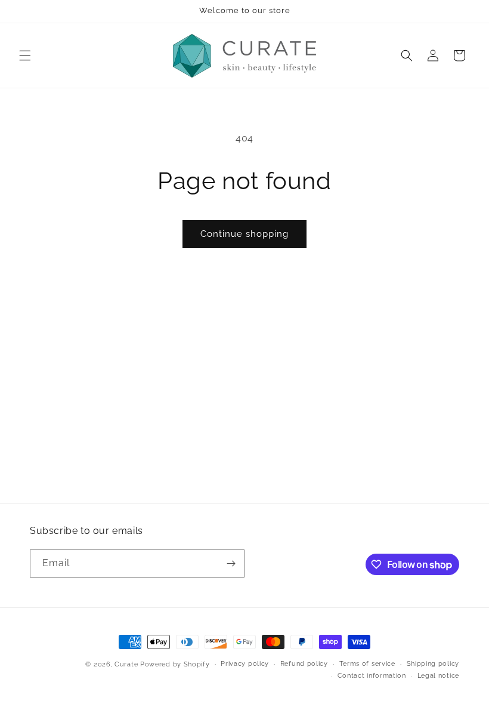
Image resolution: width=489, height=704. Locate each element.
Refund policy (304, 664)
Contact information (372, 676)
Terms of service (367, 664)
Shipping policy (433, 664)
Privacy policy (245, 664)
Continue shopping (244, 234)
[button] (25, 55)
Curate (126, 664)
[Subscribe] (231, 563)
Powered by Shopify (175, 664)
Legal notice (438, 676)
